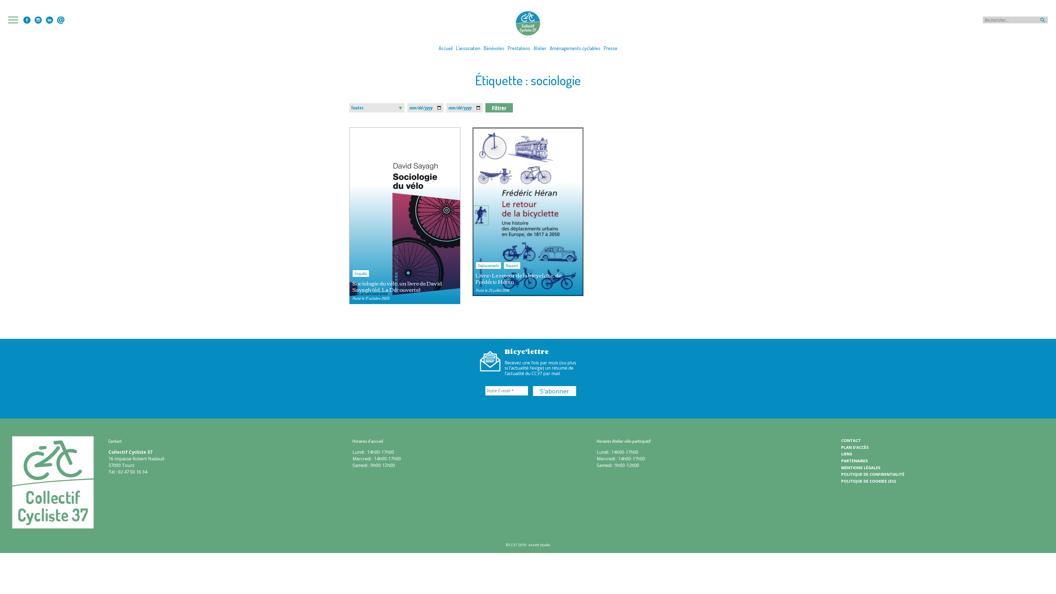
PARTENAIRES (854, 460)
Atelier (540, 48)
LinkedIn (49, 20)
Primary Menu (14, 19)
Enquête (361, 273)
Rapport (512, 265)
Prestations (519, 48)
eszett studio (539, 544)
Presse (610, 48)
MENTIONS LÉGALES (861, 467)
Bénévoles (494, 48)
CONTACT (851, 440)
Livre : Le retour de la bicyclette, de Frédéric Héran (518, 278)
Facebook (27, 20)
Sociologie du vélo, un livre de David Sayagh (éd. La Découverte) (397, 286)
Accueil (446, 48)
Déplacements (488, 265)
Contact (60, 20)
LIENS (846, 454)
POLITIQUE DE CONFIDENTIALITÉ (872, 474)
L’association (468, 48)
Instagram (38, 20)
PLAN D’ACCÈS (855, 447)
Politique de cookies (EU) (868, 481)
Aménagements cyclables (575, 48)
